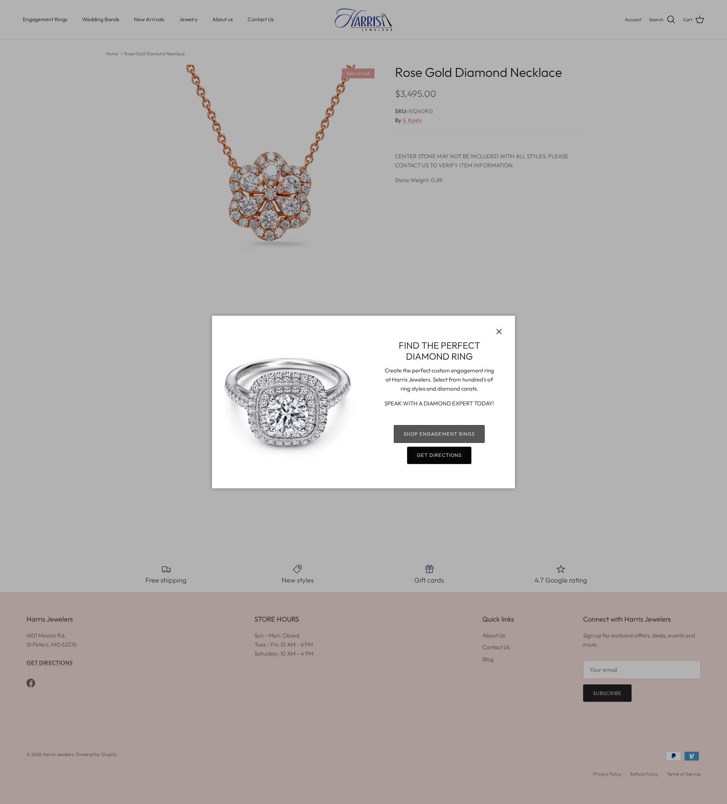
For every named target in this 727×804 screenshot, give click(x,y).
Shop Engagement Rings (439, 434)
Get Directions (439, 455)
